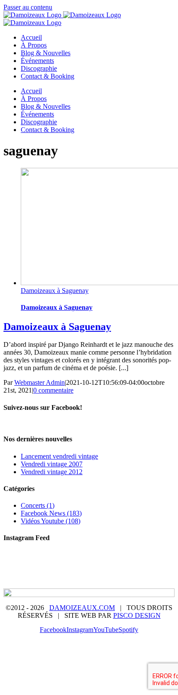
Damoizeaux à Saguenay (55, 290)
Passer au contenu (27, 7)
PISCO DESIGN (137, 615)
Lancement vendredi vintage (59, 456)
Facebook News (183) (51, 513)
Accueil (42, 562)
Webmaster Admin (39, 382)
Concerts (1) (37, 505)
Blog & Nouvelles (128, 562)
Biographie (78, 562)
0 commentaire (53, 390)
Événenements (55, 569)
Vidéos (140, 569)
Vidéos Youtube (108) (50, 521)
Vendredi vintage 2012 (52, 471)
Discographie (103, 569)
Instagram (66, 577)
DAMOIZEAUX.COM (82, 607)
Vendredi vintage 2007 (52, 464)
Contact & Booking (116, 577)
